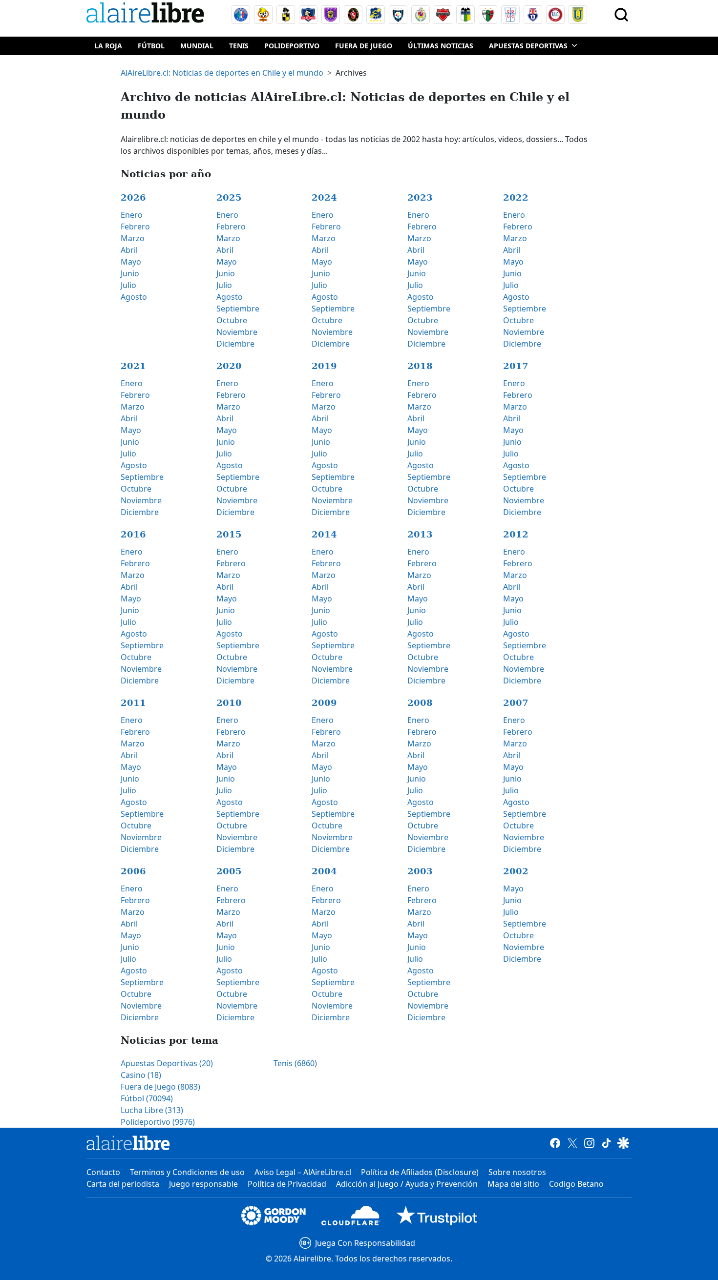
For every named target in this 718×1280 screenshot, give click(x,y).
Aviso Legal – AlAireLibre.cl (302, 1172)
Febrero (135, 226)
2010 (229, 703)
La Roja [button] (108, 45)
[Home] (147, 14)
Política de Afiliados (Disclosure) (420, 1172)
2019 (324, 366)
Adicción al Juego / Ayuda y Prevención (407, 1183)
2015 (229, 534)
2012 (515, 534)
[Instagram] (589, 1142)
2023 (420, 197)
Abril (129, 250)
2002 (515, 871)
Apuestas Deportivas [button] (528, 45)
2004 (324, 871)
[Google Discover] (623, 1142)
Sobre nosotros (517, 1172)
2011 (133, 703)
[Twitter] (572, 1142)
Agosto (134, 296)
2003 (420, 871)
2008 (420, 703)
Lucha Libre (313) (152, 1110)
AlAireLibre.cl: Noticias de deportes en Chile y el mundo (222, 72)
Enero (132, 214)
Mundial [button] (196, 45)
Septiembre (237, 308)
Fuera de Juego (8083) (160, 1086)
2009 (324, 703)
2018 (420, 366)
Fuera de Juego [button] (363, 45)
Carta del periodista (122, 1183)
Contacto (103, 1172)
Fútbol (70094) (147, 1098)
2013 (420, 534)
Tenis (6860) (295, 1063)
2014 (324, 534)
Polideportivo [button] (291, 45)
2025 (229, 197)
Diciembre (235, 343)
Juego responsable (203, 1183)
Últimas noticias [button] (440, 45)
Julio (128, 285)
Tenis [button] (239, 45)
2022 (515, 197)
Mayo (131, 261)
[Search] (621, 14)
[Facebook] (555, 1142)
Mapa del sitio (513, 1183)
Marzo (133, 238)
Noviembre (236, 332)
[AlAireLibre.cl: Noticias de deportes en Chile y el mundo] (128, 1142)
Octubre (231, 320)
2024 (324, 197)
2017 (515, 366)
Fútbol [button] (151, 45)
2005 (229, 871)
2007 (515, 703)
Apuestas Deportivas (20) (167, 1063)
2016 (133, 534)
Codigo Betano (576, 1183)
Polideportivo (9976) (158, 1121)
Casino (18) (141, 1075)
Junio (130, 273)
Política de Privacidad (287, 1183)
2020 (229, 366)
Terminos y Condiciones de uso (187, 1172)
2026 (133, 197)
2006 (133, 871)
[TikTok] (606, 1142)
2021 (133, 366)
